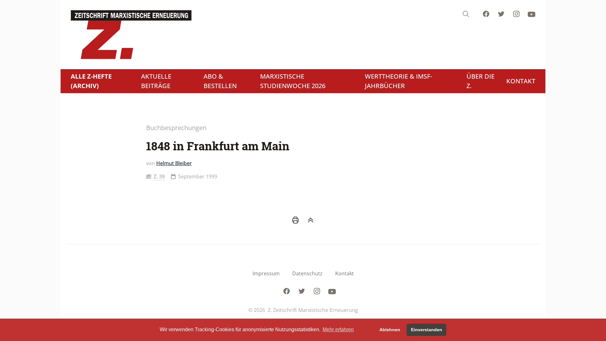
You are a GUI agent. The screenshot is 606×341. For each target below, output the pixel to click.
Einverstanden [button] (426, 329)
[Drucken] (295, 220)
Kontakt (344, 273)
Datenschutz (307, 273)
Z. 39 (159, 176)
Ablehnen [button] (389, 329)
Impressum (266, 273)
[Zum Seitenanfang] (310, 220)
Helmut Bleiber (174, 163)
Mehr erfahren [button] (338, 329)
